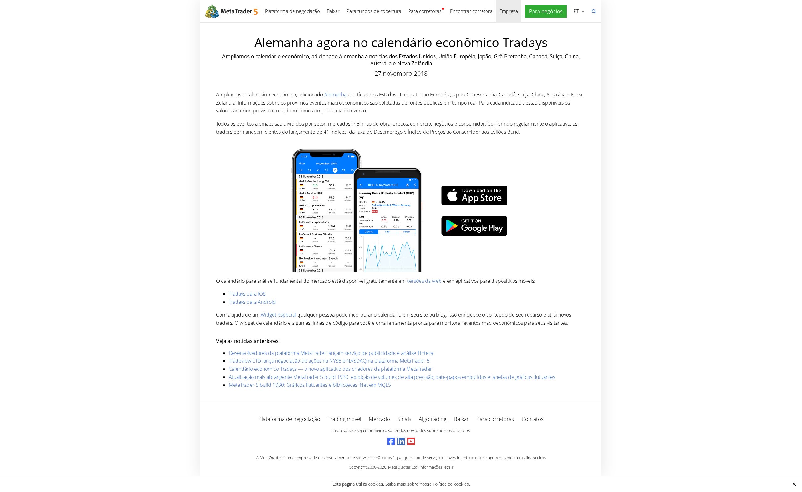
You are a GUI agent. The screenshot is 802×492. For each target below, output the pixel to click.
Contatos (533, 418)
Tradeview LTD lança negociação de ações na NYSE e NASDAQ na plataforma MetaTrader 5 (329, 360)
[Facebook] (391, 441)
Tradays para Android (252, 301)
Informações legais (436, 467)
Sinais (404, 418)
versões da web (424, 280)
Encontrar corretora (471, 11)
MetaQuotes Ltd (403, 467)
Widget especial (279, 314)
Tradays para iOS (247, 293)
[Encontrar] (593, 11)
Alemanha (335, 94)
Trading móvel (344, 418)
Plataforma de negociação (292, 11)
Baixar (333, 11)
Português (575, 11)
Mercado (379, 418)
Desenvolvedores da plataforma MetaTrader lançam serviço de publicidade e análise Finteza (331, 353)
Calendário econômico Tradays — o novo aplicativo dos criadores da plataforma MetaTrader (330, 368)
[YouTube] (411, 441)
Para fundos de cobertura (373, 11)
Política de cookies (451, 484)
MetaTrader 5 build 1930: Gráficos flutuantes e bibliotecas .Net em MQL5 (310, 384)
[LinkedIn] (401, 441)
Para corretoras (424, 11)
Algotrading (432, 418)
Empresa (508, 11)
